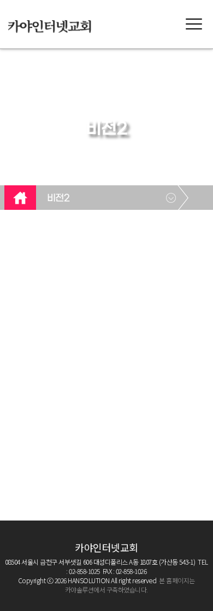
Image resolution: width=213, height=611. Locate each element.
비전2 (58, 198)
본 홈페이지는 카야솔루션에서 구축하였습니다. (130, 585)
